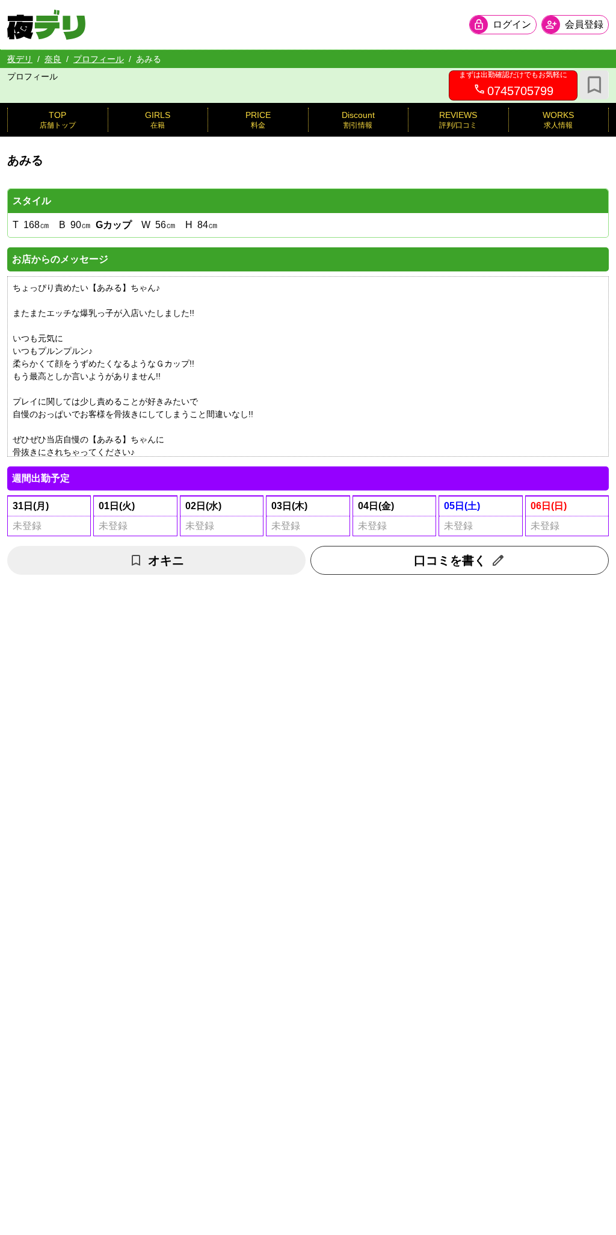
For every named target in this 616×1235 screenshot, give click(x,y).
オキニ (166, 560)
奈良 (53, 59)
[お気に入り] (594, 84)
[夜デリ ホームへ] (46, 25)
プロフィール (98, 59)
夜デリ (19, 59)
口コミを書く (450, 560)
